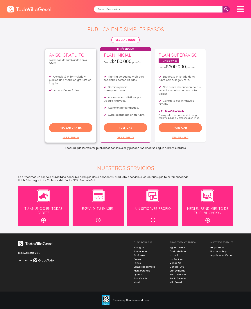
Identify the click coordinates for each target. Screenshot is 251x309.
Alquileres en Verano (221, 255)
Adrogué (139, 247)
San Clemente (178, 274)
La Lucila (174, 255)
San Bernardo (177, 270)
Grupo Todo (217, 247)
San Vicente (140, 278)
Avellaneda (140, 251)
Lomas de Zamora (144, 266)
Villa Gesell (176, 282)
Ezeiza (137, 259)
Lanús (137, 263)
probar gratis (71, 128)
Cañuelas (139, 255)
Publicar (125, 128)
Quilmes (138, 274)
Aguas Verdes (177, 247)
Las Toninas (176, 259)
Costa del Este (178, 251)
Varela (137, 282)
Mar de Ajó (175, 263)
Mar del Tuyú (177, 266)
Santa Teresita (178, 278)
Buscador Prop (218, 251)
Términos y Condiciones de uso (131, 300)
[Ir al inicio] (29, 9)
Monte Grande (142, 270)
